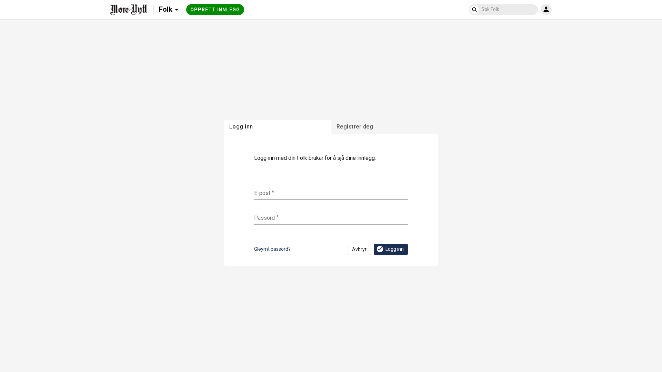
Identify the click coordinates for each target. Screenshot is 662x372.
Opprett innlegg (215, 9)
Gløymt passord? (272, 249)
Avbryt (359, 249)
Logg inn (394, 249)
